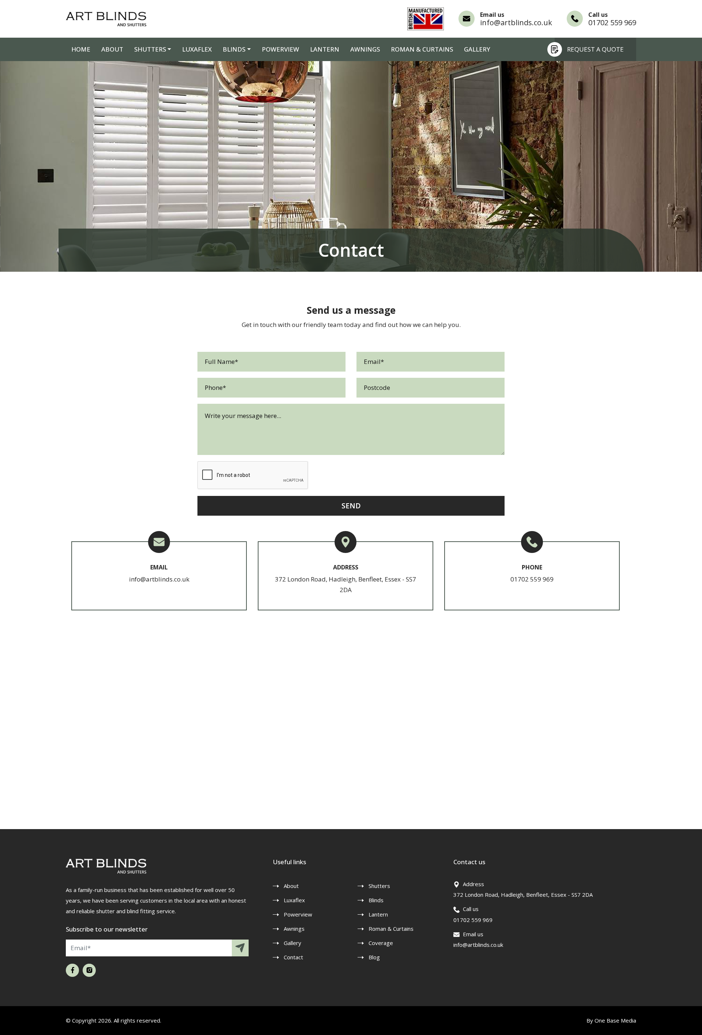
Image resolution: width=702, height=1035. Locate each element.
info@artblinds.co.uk (516, 22)
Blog (374, 957)
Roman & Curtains (422, 49)
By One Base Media (611, 1020)
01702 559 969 (612, 22)
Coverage (381, 942)
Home (80, 49)
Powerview (280, 49)
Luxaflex (197, 49)
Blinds (376, 900)
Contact (293, 957)
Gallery (477, 49)
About (112, 49)
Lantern (324, 49)
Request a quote (595, 49)
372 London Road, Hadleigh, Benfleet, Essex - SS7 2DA (523, 894)
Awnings (365, 49)
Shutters (150, 49)
